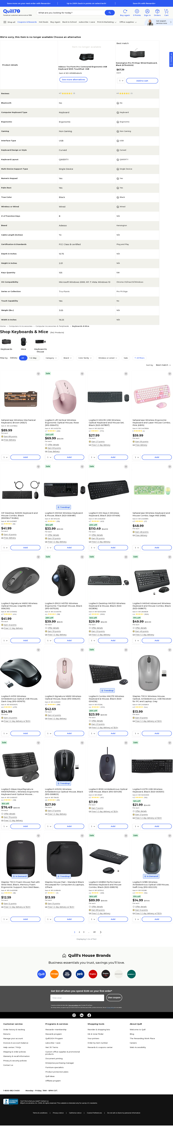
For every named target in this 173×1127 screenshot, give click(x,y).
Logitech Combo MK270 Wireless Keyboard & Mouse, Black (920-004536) (106, 699)
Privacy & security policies (15, 1061)
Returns (6, 1034)
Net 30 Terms (51, 1047)
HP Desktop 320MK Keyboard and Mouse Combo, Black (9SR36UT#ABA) (19, 515)
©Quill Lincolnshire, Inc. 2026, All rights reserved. (38, 1103)
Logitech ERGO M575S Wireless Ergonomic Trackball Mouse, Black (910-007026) (63, 606)
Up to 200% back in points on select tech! (86, 3)
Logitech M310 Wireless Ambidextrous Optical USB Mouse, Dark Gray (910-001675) (19, 699)
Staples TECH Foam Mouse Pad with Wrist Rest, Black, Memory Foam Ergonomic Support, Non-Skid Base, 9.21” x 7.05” (20, 884)
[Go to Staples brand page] (92, 974)
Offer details (53, 445)
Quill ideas (50, 1076)
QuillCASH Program (54, 1038)
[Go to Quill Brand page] (41, 974)
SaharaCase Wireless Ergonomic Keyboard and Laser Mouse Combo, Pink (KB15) (152, 422)
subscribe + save (87, 22)
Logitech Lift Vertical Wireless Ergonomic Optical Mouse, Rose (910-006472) (62, 422)
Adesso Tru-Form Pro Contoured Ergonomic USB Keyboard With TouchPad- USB (82, 68)
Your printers (93, 1038)
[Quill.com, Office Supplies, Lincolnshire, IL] (10, 1102)
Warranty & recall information (16, 1056)
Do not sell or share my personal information (123, 1113)
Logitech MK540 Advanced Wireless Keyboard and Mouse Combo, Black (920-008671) (152, 606)
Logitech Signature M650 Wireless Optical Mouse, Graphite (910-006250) (19, 606)
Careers (133, 1043)
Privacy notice (58, 1113)
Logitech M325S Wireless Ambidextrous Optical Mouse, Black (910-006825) (64, 791)
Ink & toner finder (96, 1034)
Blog (132, 1034)
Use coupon (114, 997)
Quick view (20, 409)
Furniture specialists (54, 1067)
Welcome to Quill (137, 1029)
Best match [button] (162, 365)
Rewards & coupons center (100, 1047)
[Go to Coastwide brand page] (54, 974)
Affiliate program (53, 1081)
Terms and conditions (73, 1005)
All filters (140, 358)
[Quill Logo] (11, 11)
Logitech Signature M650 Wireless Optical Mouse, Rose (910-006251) (63, 697)
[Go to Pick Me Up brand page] (67, 974)
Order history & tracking (14, 1029)
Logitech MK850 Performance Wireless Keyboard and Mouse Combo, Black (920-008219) (105, 884)
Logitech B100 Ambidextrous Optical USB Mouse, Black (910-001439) (108, 790)
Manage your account (13, 1038)
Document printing (54, 1058)
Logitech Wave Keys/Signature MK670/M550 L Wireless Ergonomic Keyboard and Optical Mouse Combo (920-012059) (20, 791)
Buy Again (55, 22)
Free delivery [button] (10, 440)
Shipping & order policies (14, 1052)
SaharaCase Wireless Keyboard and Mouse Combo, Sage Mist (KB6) (151, 514)
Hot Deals (43, 22)
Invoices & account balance (15, 1043)
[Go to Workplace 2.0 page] (131, 974)
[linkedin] (81, 1015)
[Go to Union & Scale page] (118, 974)
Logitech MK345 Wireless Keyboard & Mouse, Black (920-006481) (64, 514)
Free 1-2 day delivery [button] (101, 445)
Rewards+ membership (55, 1029)
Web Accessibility (138, 1047)
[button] (110, 12)
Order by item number (98, 1043)
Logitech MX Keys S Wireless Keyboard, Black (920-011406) (104, 514)
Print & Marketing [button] (105, 22)
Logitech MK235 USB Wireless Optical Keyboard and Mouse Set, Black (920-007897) (106, 422)
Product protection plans (56, 1072)
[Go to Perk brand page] (80, 974)
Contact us (8, 1065)
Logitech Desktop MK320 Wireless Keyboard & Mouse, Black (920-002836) (107, 606)
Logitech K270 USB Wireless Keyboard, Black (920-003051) (148, 790)
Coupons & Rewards (27, 22)
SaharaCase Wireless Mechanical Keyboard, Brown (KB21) (18, 421)
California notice (75, 1113)
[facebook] (89, 1015)
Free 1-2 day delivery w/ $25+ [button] (17, 721)
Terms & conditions (40, 1113)
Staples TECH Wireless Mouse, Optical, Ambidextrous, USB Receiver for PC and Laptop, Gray (152, 699)
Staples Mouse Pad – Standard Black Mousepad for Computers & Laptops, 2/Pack (64, 884)
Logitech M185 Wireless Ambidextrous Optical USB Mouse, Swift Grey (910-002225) (151, 884)
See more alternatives (73, 79)
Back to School (69, 22)
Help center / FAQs (12, 1047)
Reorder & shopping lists (99, 1029)
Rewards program (53, 1034)
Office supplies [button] (126, 22)
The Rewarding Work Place (142, 1038)
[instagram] (74, 1015)
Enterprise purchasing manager (59, 1063)
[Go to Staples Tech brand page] (105, 974)
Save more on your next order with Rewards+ (29, 3)
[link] (38, 374)
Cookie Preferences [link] (94, 1113)
